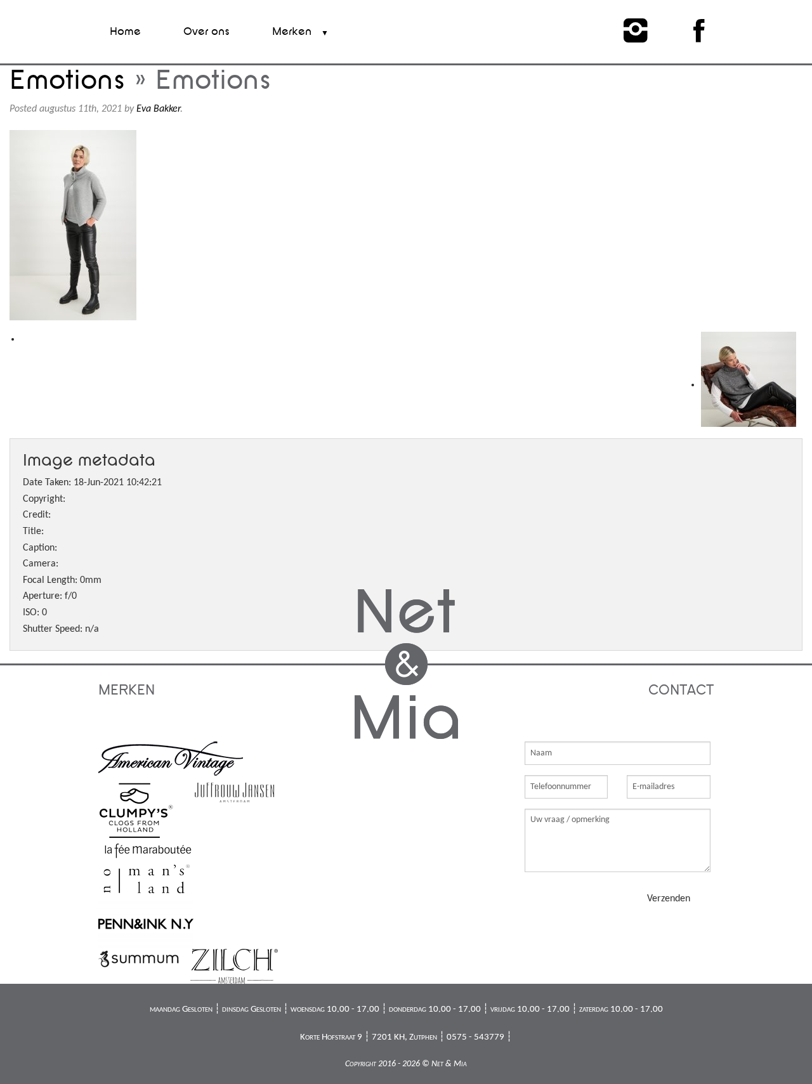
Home (125, 31)
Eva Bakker (158, 109)
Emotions (68, 80)
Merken (291, 31)
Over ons (206, 31)
